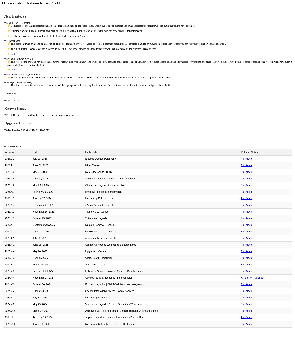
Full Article (246, 158)
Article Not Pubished (252, 277)
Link (13, 54)
